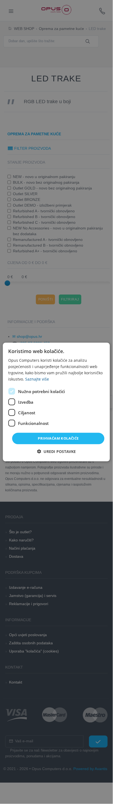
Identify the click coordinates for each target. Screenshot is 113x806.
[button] (56, 451)
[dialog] (56, 401)
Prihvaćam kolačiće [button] (58, 438)
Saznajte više (37, 379)
